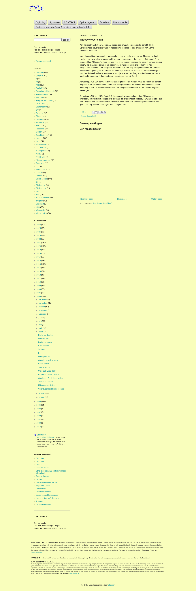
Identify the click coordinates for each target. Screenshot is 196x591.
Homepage (122, 199)
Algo (38, 85)
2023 (38, 235)
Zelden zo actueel (45, 382)
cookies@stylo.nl (36, 553)
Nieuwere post (86, 199)
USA (38, 207)
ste (37, 182)
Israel (38, 141)
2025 (38, 228)
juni (40, 321)
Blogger (111, 585)
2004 (38, 405)
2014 (38, 268)
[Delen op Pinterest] (104, 112)
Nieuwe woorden (43, 160)
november (43, 303)
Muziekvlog (40, 157)
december (43, 299)
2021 (38, 243)
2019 (38, 250)
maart (41, 332)
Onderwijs (40, 163)
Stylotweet (54, 22)
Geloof (38, 132)
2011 (38, 278)
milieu (38, 154)
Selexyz (41, 349)
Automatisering (42, 94)
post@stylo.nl (74, 573)
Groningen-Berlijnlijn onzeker (50, 378)
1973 (38, 427)
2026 (38, 225)
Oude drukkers (44, 338)
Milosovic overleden (46, 385)
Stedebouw (40, 185)
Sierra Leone (41, 179)
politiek (39, 173)
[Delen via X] (98, 112)
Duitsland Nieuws (43, 492)
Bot (39, 353)
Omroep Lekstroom (44, 504)
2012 (38, 275)
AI (37, 82)
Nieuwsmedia (120, 22)
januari (42, 397)
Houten (39, 138)
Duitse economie (45, 342)
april (41, 328)
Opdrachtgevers (87, 22)
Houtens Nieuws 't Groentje (47, 498)
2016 (38, 260)
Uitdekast (40, 204)
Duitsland (40, 119)
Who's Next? (43, 364)
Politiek (39, 176)
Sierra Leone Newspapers (47, 495)
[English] (39, 75)
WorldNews (41, 489)
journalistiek (41, 144)
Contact (39, 465)
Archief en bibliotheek (45, 91)
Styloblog (40, 22)
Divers (38, 116)
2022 (38, 239)
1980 (38, 423)
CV (37, 110)
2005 (38, 401)
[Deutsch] (40, 72)
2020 (38, 246)
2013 (38, 271)
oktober (42, 307)
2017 (38, 257)
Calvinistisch (43, 346)
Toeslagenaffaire (43, 198)
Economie (40, 122)
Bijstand (39, 97)
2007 (38, 293)
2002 (38, 412)
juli (40, 317)
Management (41, 151)
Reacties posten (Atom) (102, 203)
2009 (38, 286)
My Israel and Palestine (46, 437)
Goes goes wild (44, 356)
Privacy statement (43, 61)
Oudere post (156, 199)
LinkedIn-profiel (42, 468)
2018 (38, 253)
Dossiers (104, 22)
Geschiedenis (41, 135)
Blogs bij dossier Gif (44, 100)
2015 (38, 264)
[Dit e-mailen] (93, 112)
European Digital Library (48, 374)
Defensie (39, 113)
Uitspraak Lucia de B (47, 371)
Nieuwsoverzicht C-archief (47, 482)
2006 (38, 296)
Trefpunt (39, 201)
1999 (38, 416)
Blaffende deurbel (45, 335)
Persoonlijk (40, 169)
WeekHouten (41, 213)
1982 (38, 419)
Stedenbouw (41, 188)
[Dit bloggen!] (96, 112)
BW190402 (40, 104)
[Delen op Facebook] (101, 112)
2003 (38, 409)
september (43, 310)
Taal (38, 194)
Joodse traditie (44, 367)
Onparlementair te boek (48, 360)
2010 (38, 282)
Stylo (38, 191)
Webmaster (40, 210)
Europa (39, 126)
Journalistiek (91, 116)
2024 (38, 232)
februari (42, 393)
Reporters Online (43, 486)
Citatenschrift (41, 107)
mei (40, 325)
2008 (38, 289)
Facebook (40, 129)
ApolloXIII (40, 88)
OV (37, 166)
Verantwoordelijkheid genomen (51, 389)
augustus (43, 314)
